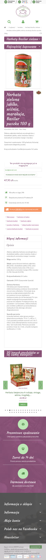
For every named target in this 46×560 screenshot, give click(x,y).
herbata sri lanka (23, 217)
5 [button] (14, 410)
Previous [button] (5, 385)
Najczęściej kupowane (21, 47)
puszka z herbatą (13, 225)
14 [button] (34, 410)
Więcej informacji (17, 238)
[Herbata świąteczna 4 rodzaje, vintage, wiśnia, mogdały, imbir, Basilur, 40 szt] (23, 375)
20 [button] (14, 412)
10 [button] (25, 410)
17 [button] (40, 410)
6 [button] (16, 410)
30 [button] (36, 412)
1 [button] (5, 410)
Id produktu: (8, 129)
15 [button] (36, 410)
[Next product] (41, 33)
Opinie (10, 245)
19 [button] (12, 412)
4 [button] (12, 410)
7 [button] (18, 410)
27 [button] (29, 412)
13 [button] (31, 410)
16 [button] (38, 410)
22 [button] (18, 412)
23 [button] (20, 412)
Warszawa (10, 217)
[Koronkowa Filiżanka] (23, 11)
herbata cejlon (26, 221)
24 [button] (23, 412)
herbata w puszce (32, 229)
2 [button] (7, 410)
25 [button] (25, 412)
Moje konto (12, 521)
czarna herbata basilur (15, 229)
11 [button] (27, 410)
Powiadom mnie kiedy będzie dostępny (20, 175)
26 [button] (27, 412)
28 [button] (31, 412)
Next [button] (40, 385)
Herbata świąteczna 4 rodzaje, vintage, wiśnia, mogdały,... (23, 393)
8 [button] (20, 410)
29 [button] (34, 412)
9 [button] (23, 410)
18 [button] (9, 412)
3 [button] (9, 410)
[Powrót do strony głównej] (5, 27)
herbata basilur (12, 221)
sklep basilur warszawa (30, 225)
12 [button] (29, 410)
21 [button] (16, 412)
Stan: (20, 129)
